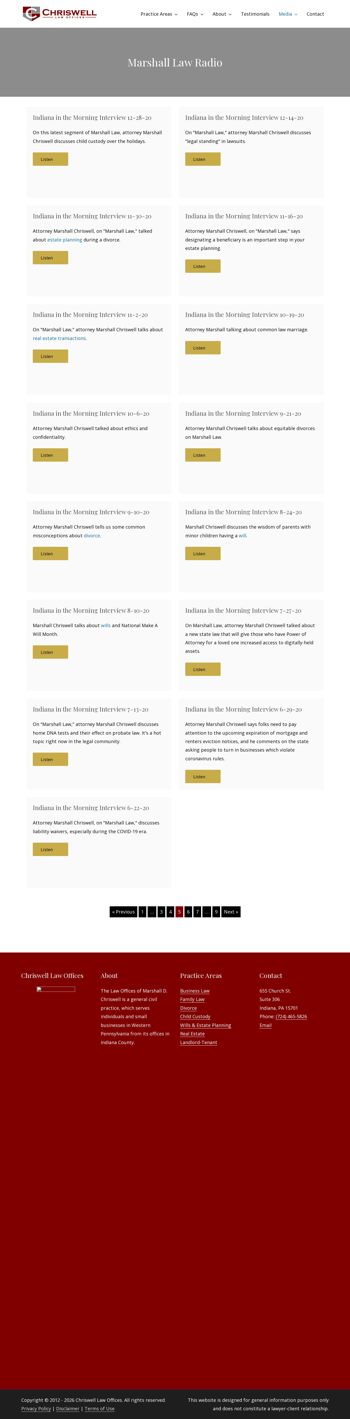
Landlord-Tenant (198, 1042)
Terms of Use (100, 1408)
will (242, 535)
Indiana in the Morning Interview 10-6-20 (91, 413)
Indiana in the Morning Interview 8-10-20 (91, 610)
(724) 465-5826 (291, 1016)
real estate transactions (59, 338)
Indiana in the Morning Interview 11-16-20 (244, 216)
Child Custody (195, 1016)
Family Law (192, 999)
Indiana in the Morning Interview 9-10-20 (91, 512)
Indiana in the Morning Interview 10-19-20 (244, 314)
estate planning (64, 240)
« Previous (123, 912)
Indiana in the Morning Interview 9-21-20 (243, 413)
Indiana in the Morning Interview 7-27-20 (243, 610)
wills (106, 625)
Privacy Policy (36, 1408)
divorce (92, 535)
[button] (50, 159)
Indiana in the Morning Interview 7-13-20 (90, 709)
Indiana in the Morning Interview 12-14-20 (244, 117)
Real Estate (192, 1034)
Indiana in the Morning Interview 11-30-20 (92, 216)
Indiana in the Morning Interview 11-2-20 (90, 314)
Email (266, 1025)
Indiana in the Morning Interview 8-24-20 (243, 512)
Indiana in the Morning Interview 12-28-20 (92, 117)
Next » (231, 912)
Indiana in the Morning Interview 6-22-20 (91, 807)
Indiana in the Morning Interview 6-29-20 (243, 709)
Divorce (188, 1008)
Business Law (195, 991)
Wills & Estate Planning (205, 1025)
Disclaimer (67, 1408)
